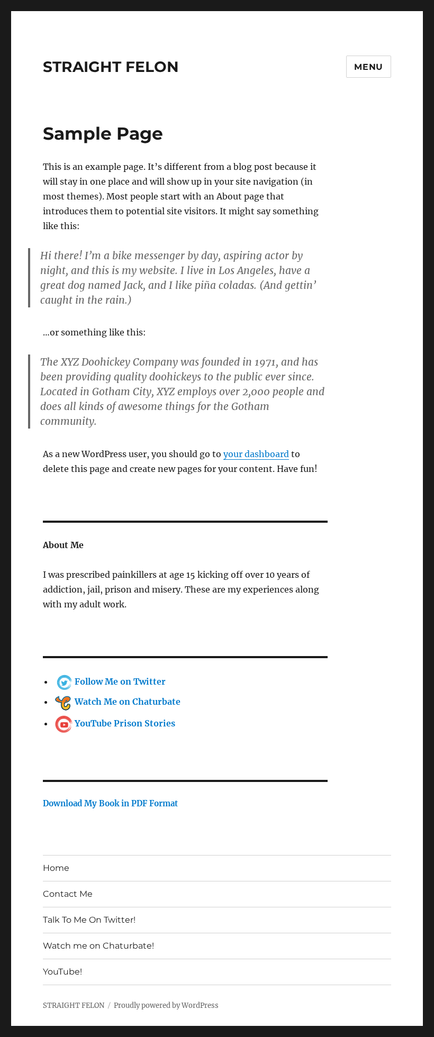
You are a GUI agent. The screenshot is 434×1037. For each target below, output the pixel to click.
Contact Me (68, 894)
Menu (368, 67)
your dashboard (256, 454)
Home (56, 868)
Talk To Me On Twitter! (89, 920)
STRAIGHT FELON (111, 67)
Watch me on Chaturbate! (98, 946)
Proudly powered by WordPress (166, 1005)
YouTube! (62, 972)
